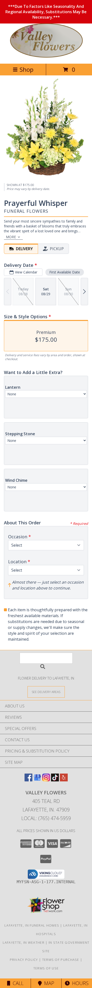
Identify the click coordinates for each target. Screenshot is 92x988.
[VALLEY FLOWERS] (46, 56)
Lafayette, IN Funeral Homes (31, 925)
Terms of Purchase (60, 959)
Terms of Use (46, 968)
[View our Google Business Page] (37, 780)
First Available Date (64, 272)
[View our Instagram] (46, 780)
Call (17, 983)
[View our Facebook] (28, 780)
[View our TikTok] (55, 780)
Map (48, 983)
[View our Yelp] (64, 780)
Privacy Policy (24, 959)
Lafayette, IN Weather (23, 942)
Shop (26, 69)
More (11, 237)
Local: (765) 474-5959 (46, 818)
